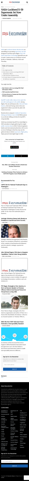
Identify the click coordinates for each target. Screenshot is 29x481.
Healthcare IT (23, 413)
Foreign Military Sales (14, 437)
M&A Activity (23, 424)
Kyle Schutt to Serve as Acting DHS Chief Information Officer (13, 72)
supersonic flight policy (21, 132)
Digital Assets (14, 416)
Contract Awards (3, 438)
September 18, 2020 (17, 18)
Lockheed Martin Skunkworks (15, 49)
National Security (22, 429)
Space (21, 441)
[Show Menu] (2, 2)
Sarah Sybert (5, 222)
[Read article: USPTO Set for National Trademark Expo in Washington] (14, 197)
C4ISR (2, 429)
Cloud (2, 436)
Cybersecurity (4, 441)
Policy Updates (23, 434)
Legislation (22, 422)
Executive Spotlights (13, 428)
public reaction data (6, 126)
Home (2, 6)
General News (14, 440)
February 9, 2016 (16, 256)
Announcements (5, 414)
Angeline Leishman (6, 325)
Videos (21, 445)
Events (12, 422)
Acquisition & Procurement (4, 411)
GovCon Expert (14, 442)
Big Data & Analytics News (4, 426)
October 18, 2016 (13, 188)
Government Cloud (14, 445)
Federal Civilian (14, 431)
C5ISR (2, 431)
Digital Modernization (14, 419)
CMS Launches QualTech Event (11, 75)
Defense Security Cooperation (4, 449)
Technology (23, 443)
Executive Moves (13, 424)
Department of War (14, 411)
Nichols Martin (7, 18)
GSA (21, 410)
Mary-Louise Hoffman (6, 256)
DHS (12, 414)
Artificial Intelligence (4, 419)
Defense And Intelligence (4, 444)
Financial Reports (13, 433)
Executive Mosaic (11, 476)
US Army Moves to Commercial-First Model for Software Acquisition (14, 78)
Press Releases (23, 436)
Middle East (23, 427)
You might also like (7, 70)
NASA (2, 49)
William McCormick (6, 293)
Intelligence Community (23, 420)
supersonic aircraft (20, 51)
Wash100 (22, 447)
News (21, 432)
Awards (3, 424)
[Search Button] (27, 2)
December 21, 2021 (15, 325)
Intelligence (23, 417)
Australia (3, 422)
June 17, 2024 (11, 222)
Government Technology (10, 6)
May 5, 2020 (14, 293)
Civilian (3, 434)
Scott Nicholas (5, 188)
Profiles (22, 439)
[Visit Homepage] (14, 2)
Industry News (23, 415)
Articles (3, 416)
